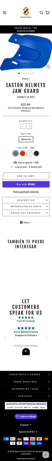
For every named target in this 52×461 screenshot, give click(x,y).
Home (25, 78)
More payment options (26, 191)
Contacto (25, 396)
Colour (26, 147)
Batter (26, 134)
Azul (15, 153)
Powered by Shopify (26, 458)
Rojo (22, 153)
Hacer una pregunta (26, 213)
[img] (26, 317)
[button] (6, 338)
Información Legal (25, 389)
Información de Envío (26, 206)
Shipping (26, 108)
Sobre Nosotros (25, 382)
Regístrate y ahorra (25, 374)
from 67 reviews (26, 320)
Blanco (29, 153)
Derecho (26, 139)
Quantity (26, 121)
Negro (36, 153)
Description (26, 200)
